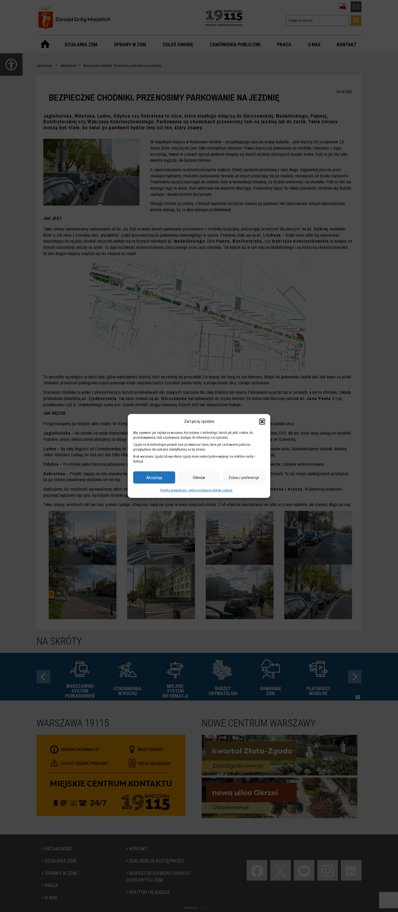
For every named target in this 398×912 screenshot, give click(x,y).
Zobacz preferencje (244, 477)
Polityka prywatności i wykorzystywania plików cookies (196, 490)
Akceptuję (154, 477)
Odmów (199, 477)
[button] (262, 421)
